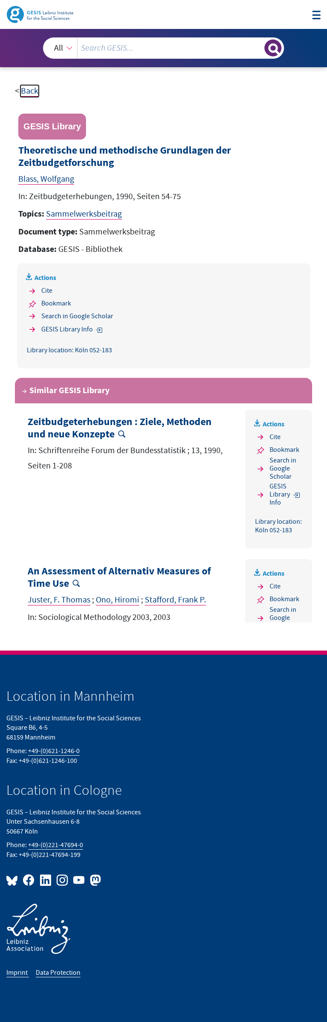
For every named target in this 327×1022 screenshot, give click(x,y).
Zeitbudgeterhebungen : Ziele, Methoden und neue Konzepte (120, 428)
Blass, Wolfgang (46, 179)
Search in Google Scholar (77, 316)
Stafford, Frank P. (175, 599)
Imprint (17, 972)
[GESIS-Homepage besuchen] (41, 14)
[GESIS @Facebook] (29, 879)
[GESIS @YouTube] (79, 879)
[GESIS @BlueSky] (13, 879)
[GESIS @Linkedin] (45, 879)
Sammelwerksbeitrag (84, 214)
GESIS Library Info (67, 329)
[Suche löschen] (257, 47)
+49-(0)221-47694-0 (55, 845)
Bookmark (56, 303)
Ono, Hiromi (117, 599)
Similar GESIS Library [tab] (69, 391)
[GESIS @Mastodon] (94, 879)
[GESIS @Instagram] (62, 879)
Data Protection (58, 972)
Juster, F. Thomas (59, 599)
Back (29, 91)
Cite (46, 290)
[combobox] (163, 48)
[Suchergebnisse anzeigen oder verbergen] (273, 48)
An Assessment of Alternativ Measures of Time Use (119, 577)
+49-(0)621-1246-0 (54, 751)
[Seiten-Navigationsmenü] (316, 15)
